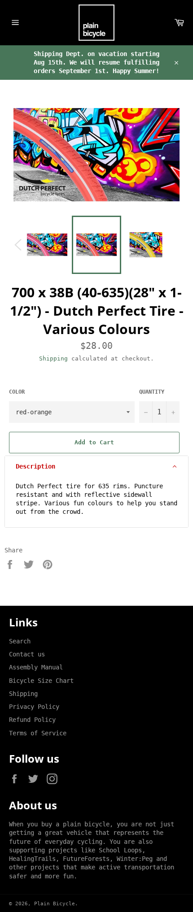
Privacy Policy (34, 706)
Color (17, 392)
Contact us (27, 654)
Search (20, 641)
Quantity (151, 392)
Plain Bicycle (54, 904)
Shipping (53, 358)
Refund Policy (32, 719)
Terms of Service (37, 733)
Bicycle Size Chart (41, 680)
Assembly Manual (36, 667)
